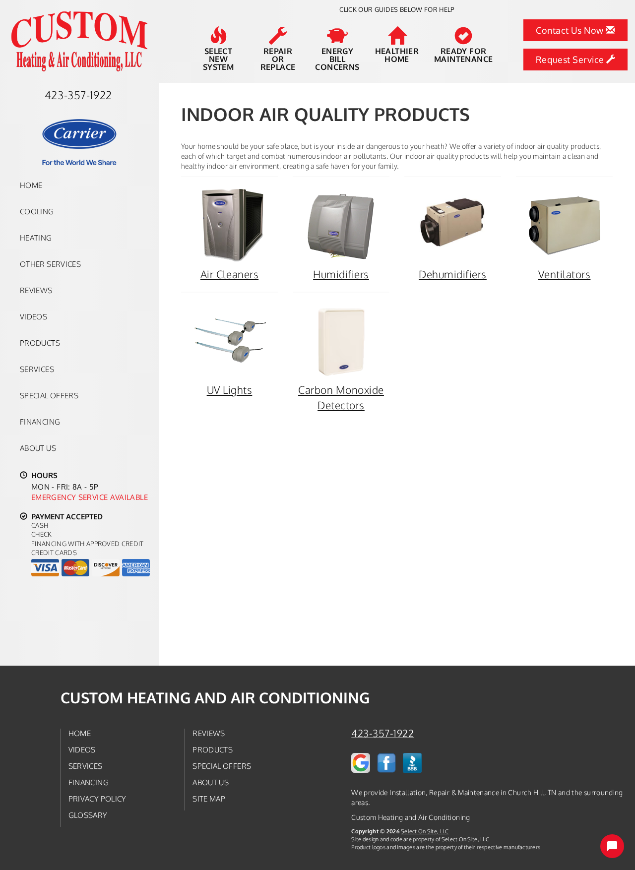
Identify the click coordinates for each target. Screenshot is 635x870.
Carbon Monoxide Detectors (341, 397)
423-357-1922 (382, 733)
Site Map (208, 798)
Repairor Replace (278, 58)
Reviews (36, 290)
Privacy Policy (97, 798)
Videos (33, 316)
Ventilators (564, 274)
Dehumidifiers (453, 274)
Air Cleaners (229, 274)
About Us (38, 447)
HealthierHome (397, 54)
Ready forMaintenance (463, 54)
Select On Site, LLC (424, 831)
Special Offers (49, 395)
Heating (36, 237)
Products (40, 342)
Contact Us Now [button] (571, 30)
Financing (40, 421)
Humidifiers (341, 274)
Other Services (50, 263)
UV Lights (230, 389)
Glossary (88, 814)
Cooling (37, 211)
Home (31, 185)
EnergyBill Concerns (337, 58)
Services (37, 369)
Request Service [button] (571, 59)
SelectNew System (218, 58)
